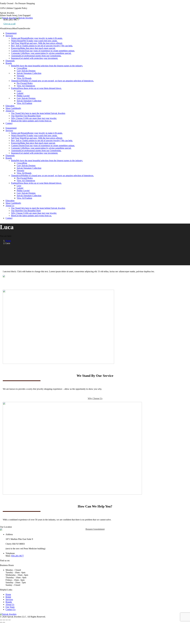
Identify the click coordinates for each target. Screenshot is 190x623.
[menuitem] (11, 33)
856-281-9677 (17, 556)
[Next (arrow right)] (4, 622)
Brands (9, 602)
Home (8, 594)
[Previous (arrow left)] (1, 622)
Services (9, 599)
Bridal (8, 597)
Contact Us (10, 609)
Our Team (10, 607)
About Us (10, 604)
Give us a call (9, 24)
